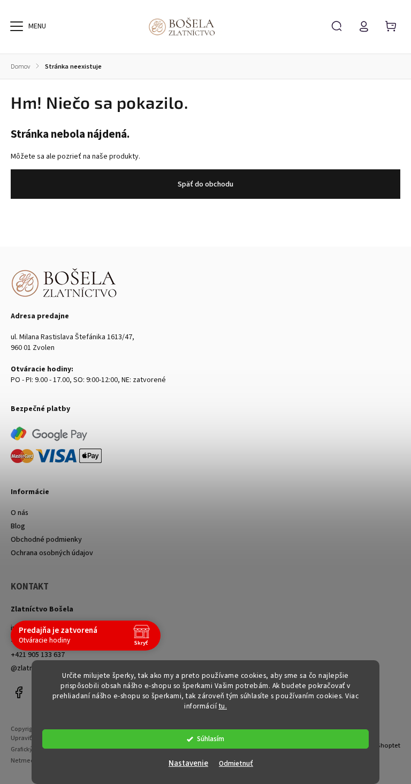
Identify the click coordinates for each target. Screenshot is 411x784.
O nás (19, 512)
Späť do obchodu (205, 184)
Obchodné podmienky (46, 539)
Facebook (19, 692)
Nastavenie (188, 763)
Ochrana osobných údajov (52, 553)
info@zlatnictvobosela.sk (51, 628)
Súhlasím (210, 739)
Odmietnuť (236, 763)
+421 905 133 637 (38, 654)
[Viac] (16, 26)
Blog (18, 526)
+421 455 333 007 (38, 641)
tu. (223, 706)
